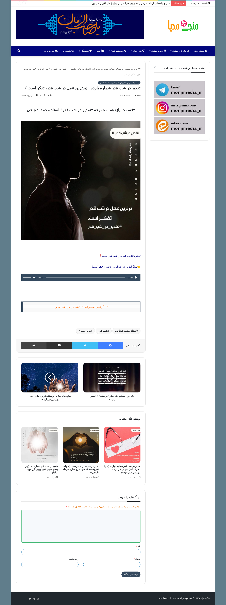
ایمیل (137, 559)
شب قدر (103, 330)
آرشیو (99, 51)
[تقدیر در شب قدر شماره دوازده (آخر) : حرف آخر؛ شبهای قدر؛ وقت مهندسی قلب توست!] (122, 445)
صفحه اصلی (199, 51)
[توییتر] (85, 345)
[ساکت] (35, 277)
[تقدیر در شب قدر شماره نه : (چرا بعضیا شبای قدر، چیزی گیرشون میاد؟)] (39, 445)
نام (138, 546)
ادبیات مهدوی (157, 51)
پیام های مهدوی (179, 51)
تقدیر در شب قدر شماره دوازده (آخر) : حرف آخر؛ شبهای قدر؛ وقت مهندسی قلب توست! (122, 469)
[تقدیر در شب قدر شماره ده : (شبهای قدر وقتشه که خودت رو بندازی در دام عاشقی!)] (81, 445)
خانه (136, 69)
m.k (136, 95)
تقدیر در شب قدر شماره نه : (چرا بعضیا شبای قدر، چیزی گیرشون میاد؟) (41, 469)
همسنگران (84, 51)
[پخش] (136, 277)
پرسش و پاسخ (117, 51)
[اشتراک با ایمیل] (59, 345)
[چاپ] (33, 345)
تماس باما (67, 51)
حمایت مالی (49, 51)
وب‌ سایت (74, 559)
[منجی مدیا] (183, 26)
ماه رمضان (85, 330)
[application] (80, 277)
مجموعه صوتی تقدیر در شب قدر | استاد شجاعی (100, 69)
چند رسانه (137, 51)
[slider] (27, 277)
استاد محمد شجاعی (125, 330)
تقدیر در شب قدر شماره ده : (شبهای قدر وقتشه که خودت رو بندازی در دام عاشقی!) (81, 469)
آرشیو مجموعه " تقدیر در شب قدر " (81, 306)
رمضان (128, 69)
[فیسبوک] (110, 345)
